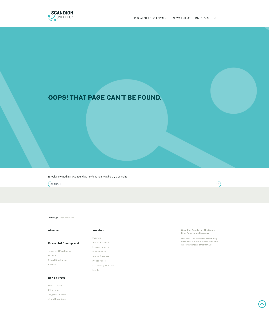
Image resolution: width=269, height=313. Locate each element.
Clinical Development (58, 260)
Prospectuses (99, 261)
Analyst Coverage (100, 256)
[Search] (214, 18)
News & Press (181, 18)
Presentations (99, 251)
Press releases (55, 285)
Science (52, 265)
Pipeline (52, 255)
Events (95, 270)
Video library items (57, 299)
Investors (202, 18)
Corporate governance (103, 265)
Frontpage (53, 218)
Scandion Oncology (60, 16)
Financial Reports (100, 247)
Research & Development (151, 18)
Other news (53, 290)
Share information (100, 242)
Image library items (57, 295)
